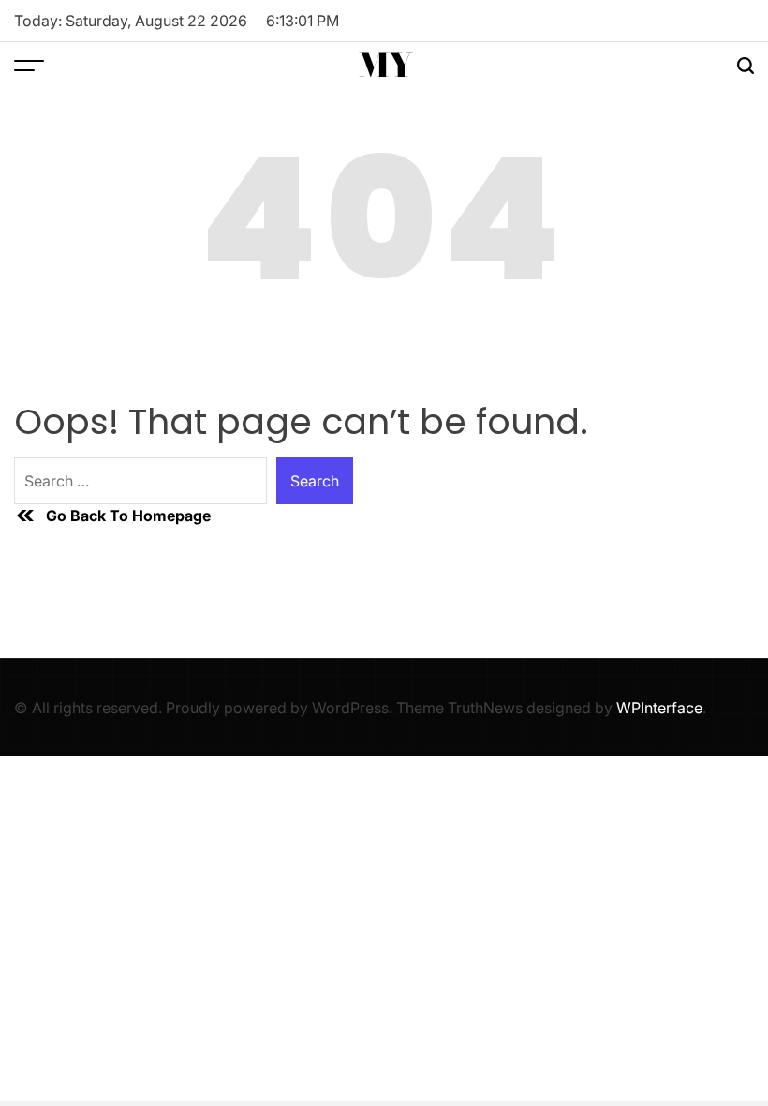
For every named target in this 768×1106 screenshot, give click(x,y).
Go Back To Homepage (128, 515)
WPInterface (659, 707)
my (386, 66)
